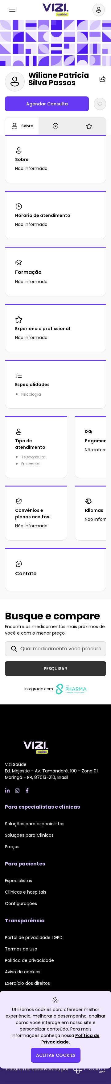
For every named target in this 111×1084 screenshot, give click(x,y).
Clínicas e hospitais (25, 892)
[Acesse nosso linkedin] (7, 790)
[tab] (22, 126)
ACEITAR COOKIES (55, 1055)
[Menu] (12, 9)
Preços (12, 847)
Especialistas (18, 881)
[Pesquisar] (27, 9)
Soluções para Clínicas (29, 835)
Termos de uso (21, 949)
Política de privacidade (29, 960)
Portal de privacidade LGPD (34, 937)
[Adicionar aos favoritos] (100, 104)
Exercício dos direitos (27, 983)
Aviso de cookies (22, 972)
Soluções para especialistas (34, 824)
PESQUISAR (55, 668)
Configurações (21, 903)
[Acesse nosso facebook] (27, 790)
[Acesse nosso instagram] (17, 790)
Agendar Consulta (47, 104)
